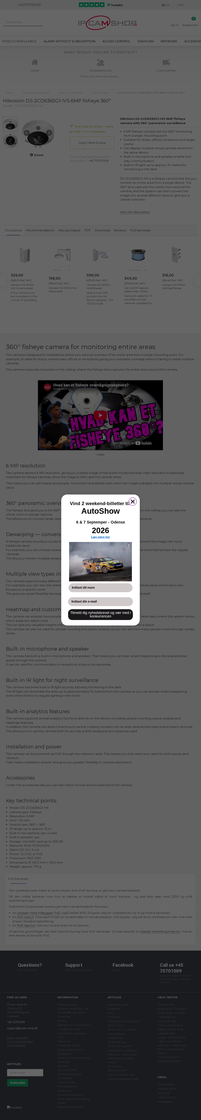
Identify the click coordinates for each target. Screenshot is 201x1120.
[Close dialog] (133, 501)
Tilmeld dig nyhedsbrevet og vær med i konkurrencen (100, 614)
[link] (100, 561)
